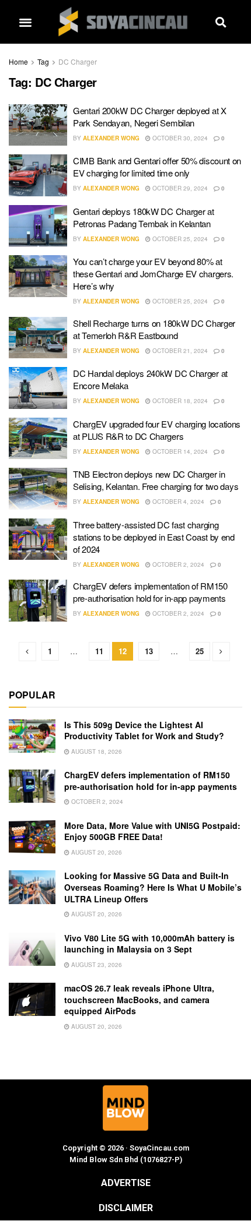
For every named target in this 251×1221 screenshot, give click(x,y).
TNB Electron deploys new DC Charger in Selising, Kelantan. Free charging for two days (155, 480)
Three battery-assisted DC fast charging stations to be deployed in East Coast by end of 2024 (154, 536)
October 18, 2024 (179, 401)
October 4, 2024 (177, 501)
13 (149, 651)
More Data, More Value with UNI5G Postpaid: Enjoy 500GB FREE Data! (152, 831)
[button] (25, 22)
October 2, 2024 (177, 564)
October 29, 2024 (179, 188)
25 (200, 651)
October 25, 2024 (179, 239)
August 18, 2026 (95, 751)
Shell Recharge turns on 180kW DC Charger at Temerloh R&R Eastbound (154, 329)
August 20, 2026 (95, 852)
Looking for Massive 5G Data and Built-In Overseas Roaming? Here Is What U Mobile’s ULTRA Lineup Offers (153, 887)
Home (18, 61)
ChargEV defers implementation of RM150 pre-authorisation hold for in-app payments (150, 592)
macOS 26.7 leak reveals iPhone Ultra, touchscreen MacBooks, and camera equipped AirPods (139, 999)
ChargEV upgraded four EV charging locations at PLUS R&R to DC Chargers (156, 430)
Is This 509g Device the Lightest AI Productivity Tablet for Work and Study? (144, 730)
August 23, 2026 (95, 965)
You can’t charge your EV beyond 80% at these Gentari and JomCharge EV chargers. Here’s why (153, 273)
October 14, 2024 (179, 451)
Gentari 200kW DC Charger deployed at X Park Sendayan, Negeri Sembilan (149, 116)
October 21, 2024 (179, 351)
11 (99, 651)
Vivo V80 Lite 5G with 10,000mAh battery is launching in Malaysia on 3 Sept (149, 943)
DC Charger (77, 61)
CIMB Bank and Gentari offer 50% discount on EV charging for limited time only (157, 166)
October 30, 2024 (179, 138)
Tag (43, 61)
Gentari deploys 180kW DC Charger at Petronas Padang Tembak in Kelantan (143, 217)
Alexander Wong (111, 138)
